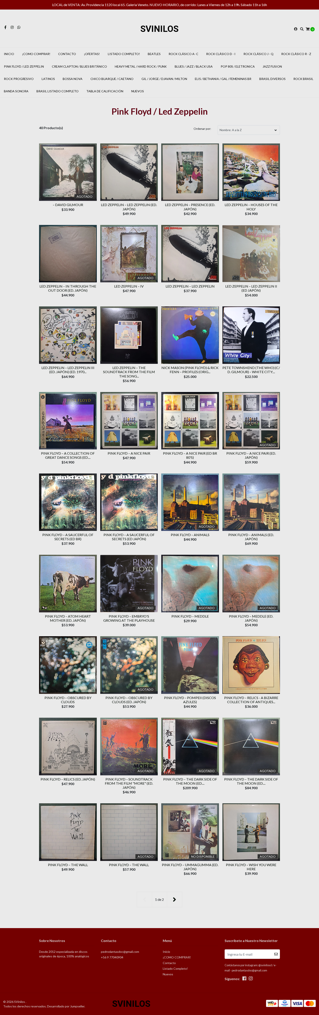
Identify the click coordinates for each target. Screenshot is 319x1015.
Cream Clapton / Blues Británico (79, 66)
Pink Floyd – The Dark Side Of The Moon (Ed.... (190, 781)
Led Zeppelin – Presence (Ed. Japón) (190, 207)
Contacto (67, 54)
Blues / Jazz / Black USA (194, 66)
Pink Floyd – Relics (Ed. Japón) (68, 779)
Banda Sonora (16, 91)
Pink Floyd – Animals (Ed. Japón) (251, 537)
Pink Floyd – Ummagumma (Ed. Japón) (190, 867)
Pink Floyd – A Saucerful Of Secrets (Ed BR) (67, 537)
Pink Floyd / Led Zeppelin (24, 66)
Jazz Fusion (272, 66)
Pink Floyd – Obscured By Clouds (67, 700)
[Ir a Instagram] (12, 27)
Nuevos (137, 91)
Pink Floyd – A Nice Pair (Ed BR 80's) (190, 455)
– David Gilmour (68, 205)
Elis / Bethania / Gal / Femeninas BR (223, 79)
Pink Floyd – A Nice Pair (129, 453)
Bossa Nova (72, 79)
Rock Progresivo (19, 79)
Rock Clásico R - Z (296, 54)
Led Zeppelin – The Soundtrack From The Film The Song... (129, 372)
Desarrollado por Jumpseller (65, 1006)
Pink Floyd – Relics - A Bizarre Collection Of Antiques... (251, 700)
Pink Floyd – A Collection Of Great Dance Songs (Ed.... (68, 455)
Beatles (154, 54)
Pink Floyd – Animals (190, 535)
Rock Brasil (303, 79)
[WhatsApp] (19, 27)
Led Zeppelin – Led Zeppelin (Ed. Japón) (129, 207)
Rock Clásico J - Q (258, 54)
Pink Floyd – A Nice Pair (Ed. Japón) (251, 455)
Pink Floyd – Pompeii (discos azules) (190, 700)
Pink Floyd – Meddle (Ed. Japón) (251, 618)
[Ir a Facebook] (5, 27)
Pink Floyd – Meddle (190, 616)
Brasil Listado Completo (57, 91)
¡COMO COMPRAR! (36, 54)
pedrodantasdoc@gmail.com (120, 951)
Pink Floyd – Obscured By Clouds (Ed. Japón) (128, 700)
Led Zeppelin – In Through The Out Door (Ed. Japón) (67, 288)
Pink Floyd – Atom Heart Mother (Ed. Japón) (68, 618)
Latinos (48, 79)
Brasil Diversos (272, 79)
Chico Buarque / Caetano (111, 79)
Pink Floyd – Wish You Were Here (251, 867)
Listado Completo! (124, 54)
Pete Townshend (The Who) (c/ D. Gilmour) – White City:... (251, 370)
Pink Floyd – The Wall (68, 865)
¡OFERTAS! (92, 54)
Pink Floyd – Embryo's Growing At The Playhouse (129, 618)
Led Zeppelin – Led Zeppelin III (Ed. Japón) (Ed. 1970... (67, 370)
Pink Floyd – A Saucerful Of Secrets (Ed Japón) (129, 537)
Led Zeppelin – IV (129, 286)
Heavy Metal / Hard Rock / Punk (141, 66)
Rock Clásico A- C (183, 54)
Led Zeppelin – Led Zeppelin (190, 286)
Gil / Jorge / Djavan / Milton (164, 79)
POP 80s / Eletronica (238, 66)
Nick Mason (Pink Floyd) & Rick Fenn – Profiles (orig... (190, 370)
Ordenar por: (202, 128)
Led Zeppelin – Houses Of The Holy (251, 207)
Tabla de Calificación (104, 91)
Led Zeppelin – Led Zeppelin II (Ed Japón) (251, 288)
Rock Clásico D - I (220, 54)
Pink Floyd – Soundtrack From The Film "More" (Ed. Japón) (129, 783)
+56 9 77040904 (112, 957)
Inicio (9, 54)
